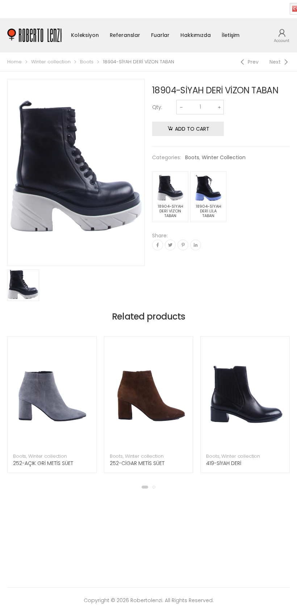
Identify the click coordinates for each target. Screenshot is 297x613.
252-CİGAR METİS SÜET (137, 463)
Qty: (157, 107)
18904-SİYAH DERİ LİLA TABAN (208, 211)
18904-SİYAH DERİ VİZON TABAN (170, 211)
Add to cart (192, 128)
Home (14, 61)
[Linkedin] (195, 245)
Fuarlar (160, 35)
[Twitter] (170, 245)
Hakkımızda (195, 35)
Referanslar (125, 35)
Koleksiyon (85, 35)
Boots (86, 61)
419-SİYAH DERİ (223, 463)
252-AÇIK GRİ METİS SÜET (43, 463)
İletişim (230, 35)
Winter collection (51, 61)
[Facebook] (157, 245)
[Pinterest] (182, 245)
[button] (144, 487)
